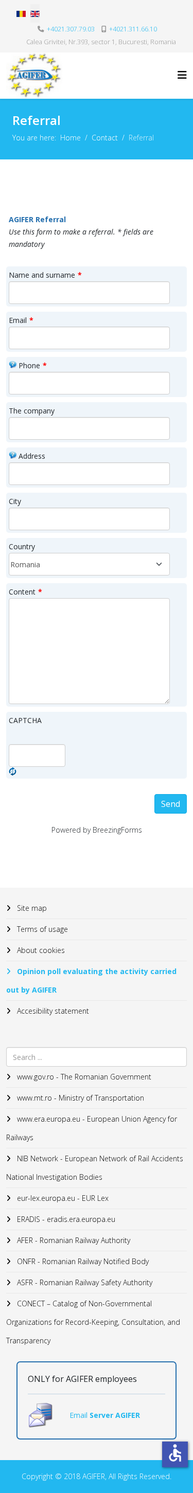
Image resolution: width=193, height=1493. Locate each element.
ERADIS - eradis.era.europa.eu (65, 1219)
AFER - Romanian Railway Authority (72, 1240)
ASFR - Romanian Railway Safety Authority (83, 1282)
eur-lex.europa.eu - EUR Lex (62, 1198)
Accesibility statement (52, 1011)
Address (32, 456)
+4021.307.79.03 (71, 29)
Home (70, 137)
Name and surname (45, 275)
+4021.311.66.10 (133, 29)
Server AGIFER (115, 1415)
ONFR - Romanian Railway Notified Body (82, 1261)
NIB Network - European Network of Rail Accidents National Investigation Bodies (94, 1168)
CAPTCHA (25, 720)
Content (25, 592)
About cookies (40, 950)
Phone (33, 365)
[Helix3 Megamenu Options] (182, 74)
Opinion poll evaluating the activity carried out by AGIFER (91, 980)
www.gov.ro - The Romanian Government (83, 1077)
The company (32, 411)
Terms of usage (41, 929)
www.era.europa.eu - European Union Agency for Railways (91, 1128)
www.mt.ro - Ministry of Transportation (79, 1098)
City (15, 501)
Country (22, 546)
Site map (31, 908)
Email (21, 320)
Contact (105, 137)
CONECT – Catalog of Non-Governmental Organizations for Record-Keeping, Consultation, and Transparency (93, 1322)
